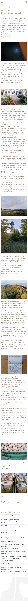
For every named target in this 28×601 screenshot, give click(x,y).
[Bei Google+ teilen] (4, 501)
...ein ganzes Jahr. (6, 528)
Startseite (3, 7)
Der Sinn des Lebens (7, 560)
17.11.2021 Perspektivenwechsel (10, 564)
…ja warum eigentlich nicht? (9, 535)
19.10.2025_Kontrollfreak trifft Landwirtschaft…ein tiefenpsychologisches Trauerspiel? (13, 520)
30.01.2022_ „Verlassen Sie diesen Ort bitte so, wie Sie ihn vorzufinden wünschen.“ (13, 557)
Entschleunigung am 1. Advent (10, 548)
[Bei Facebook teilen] (3, 501)
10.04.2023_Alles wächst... (8, 541)
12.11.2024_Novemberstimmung (10, 526)
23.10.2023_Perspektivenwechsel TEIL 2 (12, 538)
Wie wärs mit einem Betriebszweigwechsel (13, 571)
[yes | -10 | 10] (4, 515)
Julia (7, 496)
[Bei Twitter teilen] (1, 501)
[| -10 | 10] (2, 515)
